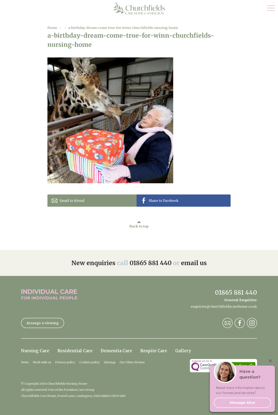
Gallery (183, 350)
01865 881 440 (151, 263)
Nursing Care (35, 350)
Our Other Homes (131, 362)
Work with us (42, 362)
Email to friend (72, 201)
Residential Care (75, 350)
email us (194, 263)
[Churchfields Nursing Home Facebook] (240, 323)
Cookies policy (89, 362)
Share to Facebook (163, 201)
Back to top (139, 226)
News (25, 362)
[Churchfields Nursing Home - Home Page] (139, 8)
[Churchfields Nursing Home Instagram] (252, 323)
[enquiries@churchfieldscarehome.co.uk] (227, 323)
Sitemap (109, 362)
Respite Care (153, 350)
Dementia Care (116, 350)
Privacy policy (65, 362)
